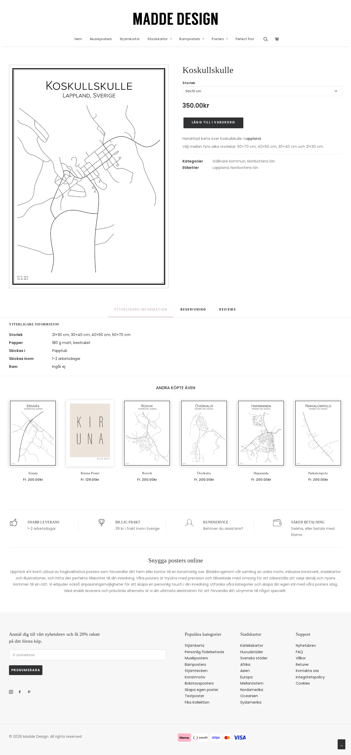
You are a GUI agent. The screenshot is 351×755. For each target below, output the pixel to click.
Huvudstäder (251, 651)
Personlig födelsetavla (204, 651)
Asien (245, 670)
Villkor (301, 658)
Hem (78, 39)
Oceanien (249, 695)
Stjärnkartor (130, 39)
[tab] (193, 312)
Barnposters (189, 39)
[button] (267, 39)
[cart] (275, 39)
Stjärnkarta (194, 645)
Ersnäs (33, 473)
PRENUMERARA (25, 670)
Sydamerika (250, 702)
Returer (302, 664)
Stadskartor (157, 39)
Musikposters (101, 39)
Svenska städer (253, 658)
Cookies (303, 683)
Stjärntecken (196, 670)
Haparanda (261, 473)
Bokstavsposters (199, 683)
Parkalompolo (318, 473)
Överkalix (204, 473)
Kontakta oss (307, 670)
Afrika (245, 664)
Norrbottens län (261, 161)
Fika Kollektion (197, 702)
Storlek (188, 82)
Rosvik (147, 473)
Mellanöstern (251, 683)
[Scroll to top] (341, 744)
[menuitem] (78, 39)
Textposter (194, 695)
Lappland (253, 138)
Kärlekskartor (251, 645)
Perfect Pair (245, 39)
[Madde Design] (175, 19)
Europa (246, 677)
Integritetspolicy (310, 677)
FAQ (299, 651)
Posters (218, 39)
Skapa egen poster (201, 689)
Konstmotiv (195, 677)
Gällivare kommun (229, 161)
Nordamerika (251, 689)
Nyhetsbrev (306, 645)
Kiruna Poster (90, 473)
